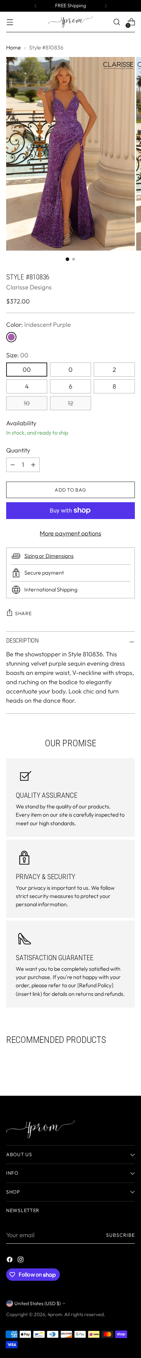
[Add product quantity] (13, 465)
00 (27, 369)
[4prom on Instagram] (21, 1260)
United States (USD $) (37, 1303)
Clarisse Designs (29, 287)
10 (27, 403)
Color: (38, 325)
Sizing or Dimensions (49, 555)
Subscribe (120, 1235)
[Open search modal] (117, 22)
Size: (17, 355)
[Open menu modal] (10, 22)
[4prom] (70, 22)
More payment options (70, 533)
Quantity (18, 450)
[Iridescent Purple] (11, 337)
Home (13, 47)
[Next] (105, 6)
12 (70, 403)
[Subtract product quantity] (33, 465)
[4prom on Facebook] (10, 1260)
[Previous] (35, 6)
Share (23, 613)
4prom (55, 1314)
